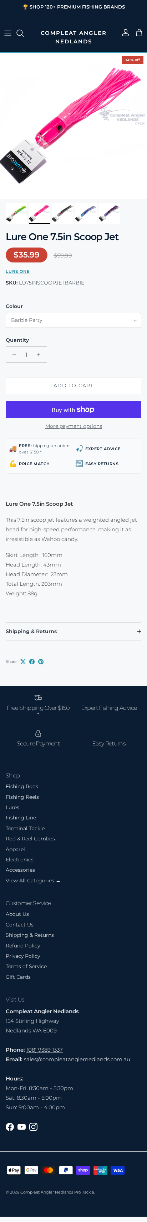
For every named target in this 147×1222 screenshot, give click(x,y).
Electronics (20, 859)
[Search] (23, 33)
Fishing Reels (22, 797)
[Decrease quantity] (12, 354)
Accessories (20, 870)
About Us (17, 914)
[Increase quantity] (40, 354)
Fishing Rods (22, 786)
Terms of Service (26, 966)
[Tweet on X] (23, 661)
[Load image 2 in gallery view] (73, 126)
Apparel (15, 849)
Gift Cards (18, 977)
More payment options (73, 426)
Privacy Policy (23, 956)
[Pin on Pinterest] (41, 661)
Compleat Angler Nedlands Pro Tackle (57, 1192)
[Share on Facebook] (32, 661)
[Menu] (8, 33)
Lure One (18, 271)
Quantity (17, 340)
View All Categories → (33, 880)
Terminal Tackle (25, 828)
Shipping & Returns (31, 631)
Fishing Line (21, 817)
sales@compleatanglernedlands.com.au (77, 1059)
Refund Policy (23, 945)
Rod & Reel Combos (30, 838)
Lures (12, 807)
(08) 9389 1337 (44, 1049)
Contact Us (20, 924)
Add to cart (73, 385)
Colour (14, 306)
